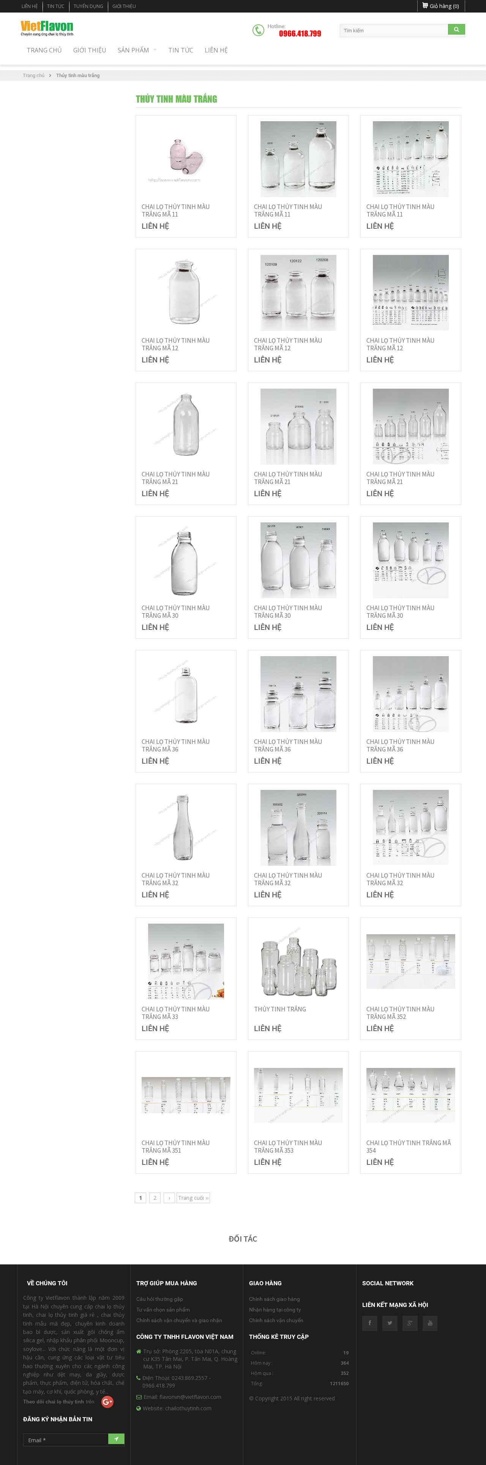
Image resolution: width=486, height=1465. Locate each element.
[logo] (47, 29)
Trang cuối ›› (193, 1197)
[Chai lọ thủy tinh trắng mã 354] (410, 1095)
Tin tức (56, 6)
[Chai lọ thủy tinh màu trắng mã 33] (186, 962)
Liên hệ (30, 6)
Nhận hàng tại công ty (275, 1310)
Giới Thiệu (124, 6)
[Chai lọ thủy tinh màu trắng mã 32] (186, 828)
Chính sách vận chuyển (276, 1320)
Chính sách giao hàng (274, 1299)
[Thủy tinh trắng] (298, 962)
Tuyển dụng (88, 6)
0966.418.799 (300, 33)
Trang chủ (33, 75)
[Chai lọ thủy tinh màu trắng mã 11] (186, 159)
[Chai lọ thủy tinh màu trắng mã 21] (186, 427)
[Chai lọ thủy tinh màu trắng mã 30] (186, 560)
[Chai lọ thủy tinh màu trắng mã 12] (186, 293)
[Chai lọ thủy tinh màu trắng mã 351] (186, 1095)
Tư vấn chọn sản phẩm (163, 1310)
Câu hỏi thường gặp (159, 1299)
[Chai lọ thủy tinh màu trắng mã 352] (410, 962)
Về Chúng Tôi (47, 1283)
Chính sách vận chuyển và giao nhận (179, 1320)
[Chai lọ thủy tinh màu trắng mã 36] (186, 694)
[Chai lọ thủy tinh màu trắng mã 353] (298, 1095)
